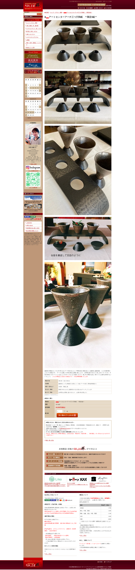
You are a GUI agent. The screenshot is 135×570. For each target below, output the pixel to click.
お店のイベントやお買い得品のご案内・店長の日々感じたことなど (33, 201)
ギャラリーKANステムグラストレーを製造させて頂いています (77, 484)
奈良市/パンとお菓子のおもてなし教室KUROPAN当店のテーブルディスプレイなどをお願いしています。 (100, 485)
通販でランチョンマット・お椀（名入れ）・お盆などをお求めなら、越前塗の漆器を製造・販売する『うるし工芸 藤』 (33, 6)
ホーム (109, 4)
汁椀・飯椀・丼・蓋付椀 (32, 25)
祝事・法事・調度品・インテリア (34, 43)
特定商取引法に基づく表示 (32, 228)
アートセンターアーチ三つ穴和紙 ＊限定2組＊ (79, 12)
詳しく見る (48, 554)
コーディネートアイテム (32, 37)
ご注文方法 (82, 8)
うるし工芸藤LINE (33, 187)
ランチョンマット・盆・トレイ (34, 28)
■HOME (47, 12)
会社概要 (89, 8)
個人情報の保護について (32, 230)
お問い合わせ (98, 8)
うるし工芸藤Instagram (33, 170)
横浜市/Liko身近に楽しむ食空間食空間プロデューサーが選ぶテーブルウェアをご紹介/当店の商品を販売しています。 (55, 484)
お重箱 (27, 40)
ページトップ (108, 562)
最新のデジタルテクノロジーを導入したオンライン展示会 (33, 210)
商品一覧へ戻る (49, 440)
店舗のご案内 (33, 164)
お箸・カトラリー (30, 34)
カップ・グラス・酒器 (56, 12)
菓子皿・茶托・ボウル (31, 31)
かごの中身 (108, 8)
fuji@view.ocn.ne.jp (65, 428)
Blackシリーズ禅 (30, 47)
